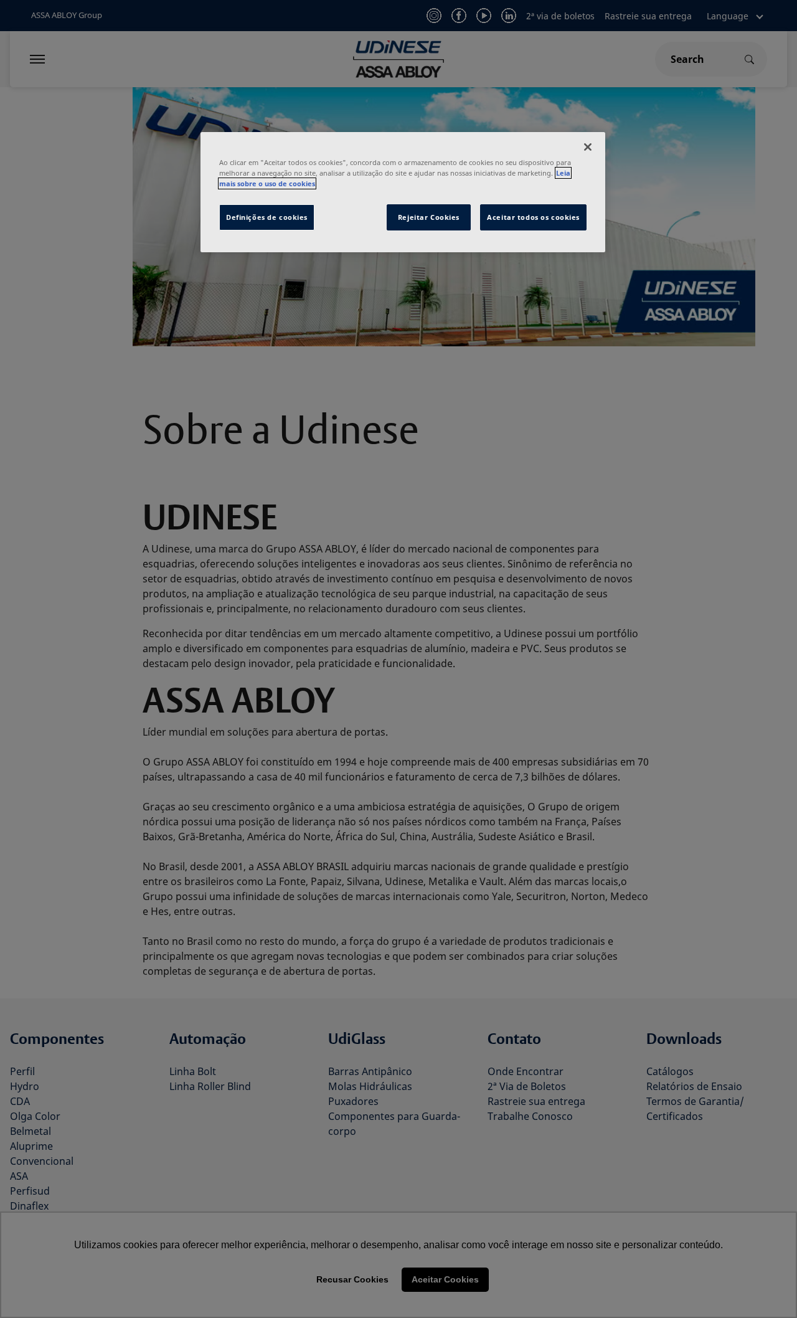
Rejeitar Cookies (429, 217)
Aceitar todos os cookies (533, 217)
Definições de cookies (267, 217)
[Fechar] (587, 147)
